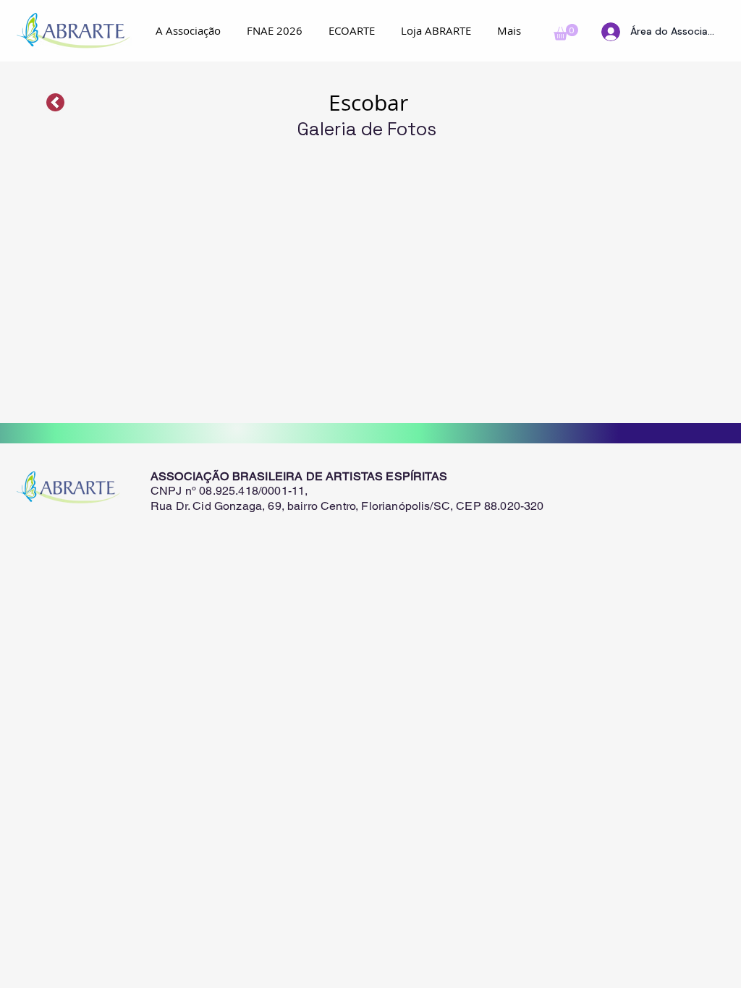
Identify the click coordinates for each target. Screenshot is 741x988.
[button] (566, 32)
